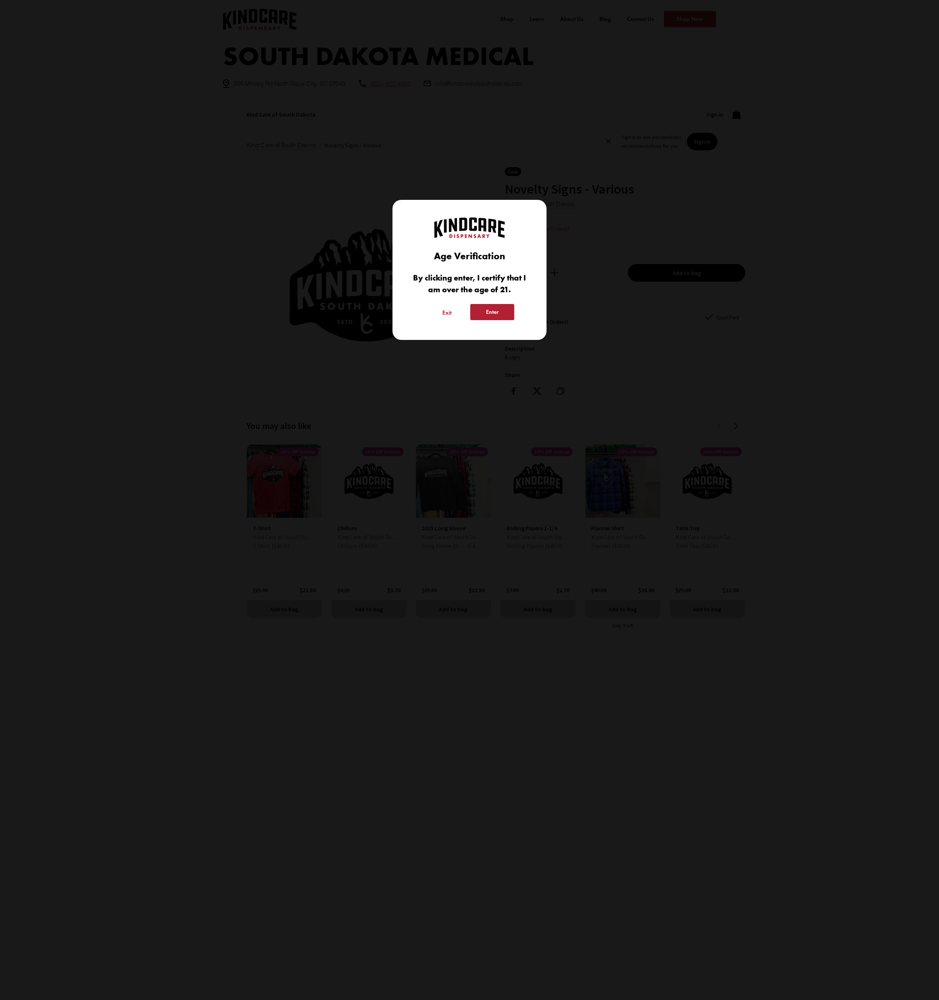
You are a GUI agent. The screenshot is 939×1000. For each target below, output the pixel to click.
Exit (447, 312)
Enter (492, 311)
